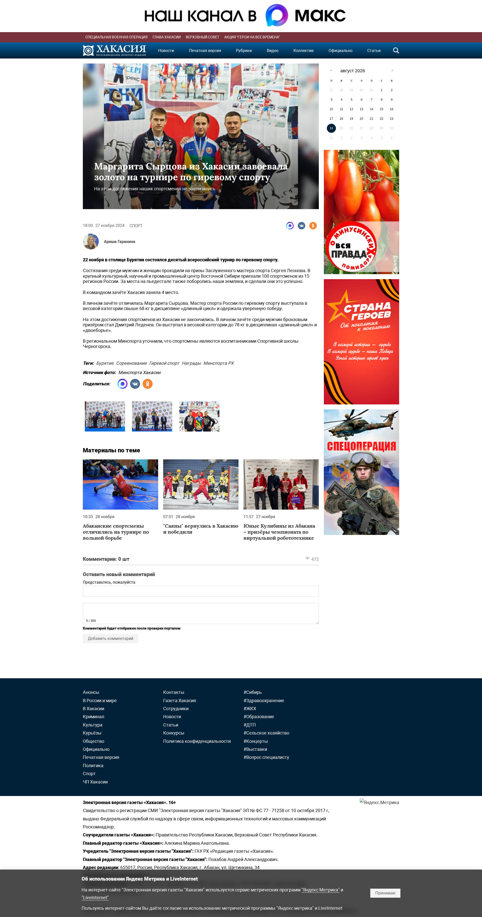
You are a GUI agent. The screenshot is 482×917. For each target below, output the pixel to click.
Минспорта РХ (218, 362)
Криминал (93, 716)
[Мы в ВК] (301, 225)
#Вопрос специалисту (266, 757)
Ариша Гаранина (119, 241)
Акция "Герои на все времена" (252, 37)
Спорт (136, 225)
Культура (92, 724)
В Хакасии (93, 708)
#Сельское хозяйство (266, 733)
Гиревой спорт (164, 362)
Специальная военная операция (116, 37)
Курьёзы (92, 733)
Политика (93, 765)
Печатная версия (205, 50)
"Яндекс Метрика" (321, 889)
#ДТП (250, 724)
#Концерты (256, 741)
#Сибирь (253, 692)
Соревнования (131, 362)
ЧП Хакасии (95, 781)
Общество (93, 741)
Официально (340, 50)
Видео (272, 50)
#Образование (259, 716)
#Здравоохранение (264, 700)
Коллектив (303, 50)
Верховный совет (202, 37)
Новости (166, 50)
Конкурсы (173, 733)
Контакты (173, 692)
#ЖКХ (250, 708)
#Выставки (255, 749)
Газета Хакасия (179, 700)
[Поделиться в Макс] (290, 225)
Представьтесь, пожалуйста (109, 582)
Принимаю (385, 893)
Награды (191, 362)
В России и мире (100, 700)
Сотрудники (176, 708)
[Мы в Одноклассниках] (313, 225)
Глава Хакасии (167, 37)
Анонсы (91, 692)
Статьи (374, 50)
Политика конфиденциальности (197, 741)
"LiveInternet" (95, 897)
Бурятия (104, 362)
